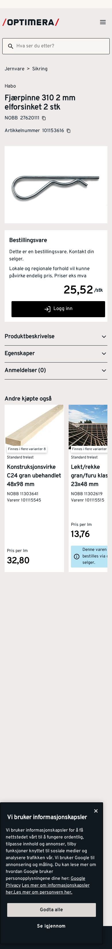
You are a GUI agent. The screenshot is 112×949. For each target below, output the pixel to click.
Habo (10, 86)
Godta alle (51, 910)
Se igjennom (51, 926)
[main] (51, 873)
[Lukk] (96, 811)
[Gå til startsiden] (30, 22)
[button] (56, 337)
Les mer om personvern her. (43, 892)
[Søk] (8, 46)
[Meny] (103, 22)
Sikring (40, 69)
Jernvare (14, 69)
